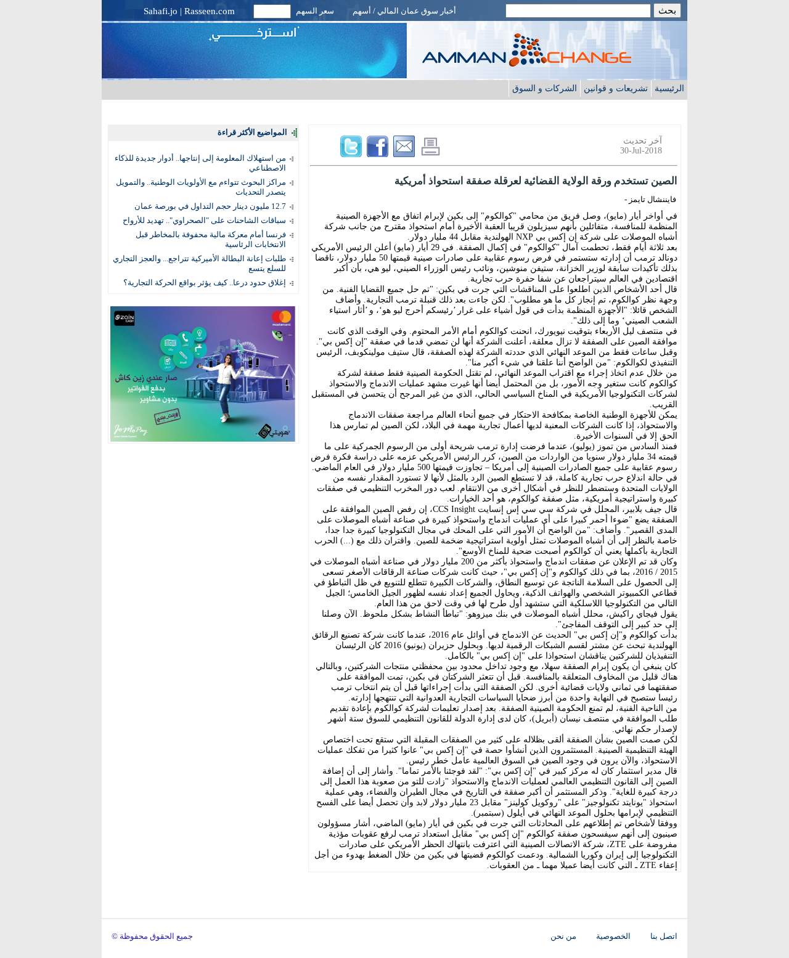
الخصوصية (613, 936)
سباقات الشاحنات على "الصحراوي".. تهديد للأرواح (204, 220)
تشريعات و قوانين (616, 88)
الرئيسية (669, 88)
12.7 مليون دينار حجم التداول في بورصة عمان (210, 206)
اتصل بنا (663, 936)
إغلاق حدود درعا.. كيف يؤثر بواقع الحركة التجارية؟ (204, 282)
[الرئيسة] (551, 63)
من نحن (563, 936)
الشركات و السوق (544, 88)
